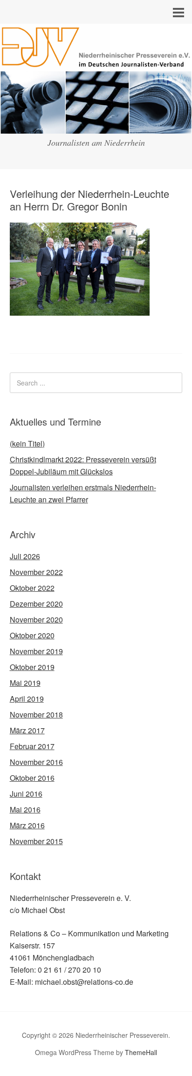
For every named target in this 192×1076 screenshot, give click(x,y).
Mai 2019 (25, 682)
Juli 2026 (25, 556)
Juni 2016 (26, 793)
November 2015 (36, 841)
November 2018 (36, 714)
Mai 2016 (25, 809)
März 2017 (27, 730)
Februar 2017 (32, 746)
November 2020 (36, 619)
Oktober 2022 (32, 587)
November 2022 (36, 572)
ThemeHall (141, 1052)
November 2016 (36, 762)
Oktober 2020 (32, 635)
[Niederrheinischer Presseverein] (96, 125)
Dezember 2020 (36, 603)
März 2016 (27, 825)
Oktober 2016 (32, 777)
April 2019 (27, 698)
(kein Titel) (27, 443)
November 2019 (36, 651)
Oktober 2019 (32, 667)
